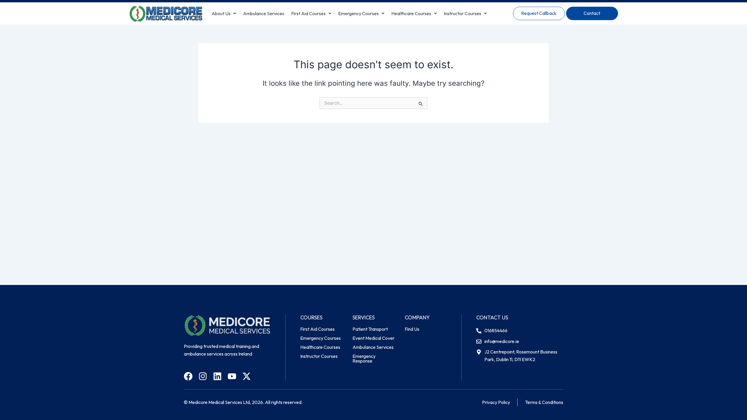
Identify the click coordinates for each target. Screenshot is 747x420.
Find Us (412, 329)
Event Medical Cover (373, 338)
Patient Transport (370, 329)
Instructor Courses (462, 13)
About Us (221, 13)
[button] (224, 13)
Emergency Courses (358, 13)
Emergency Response (364, 358)
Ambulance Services (263, 13)
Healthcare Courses (411, 13)
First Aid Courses (308, 13)
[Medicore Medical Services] (165, 13)
